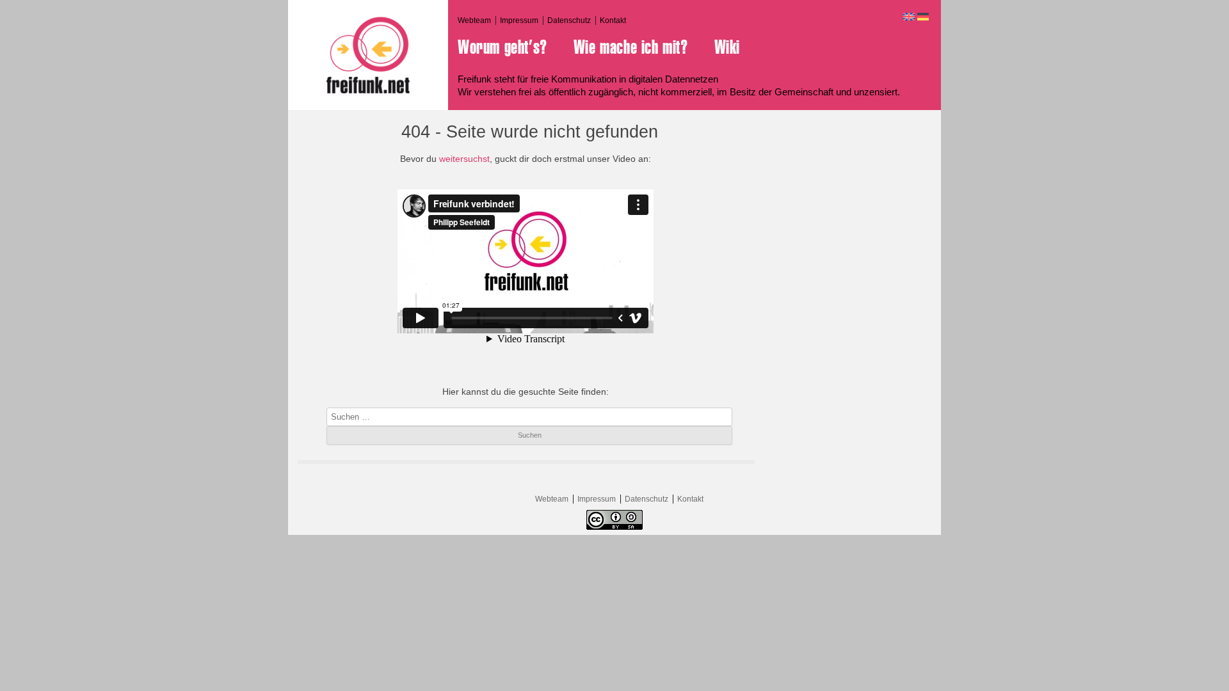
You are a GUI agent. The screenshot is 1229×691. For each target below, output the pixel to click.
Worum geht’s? (502, 47)
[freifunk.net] (368, 55)
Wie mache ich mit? (631, 47)
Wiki (727, 47)
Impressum (519, 20)
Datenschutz (569, 20)
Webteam (474, 20)
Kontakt (613, 20)
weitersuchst (464, 159)
